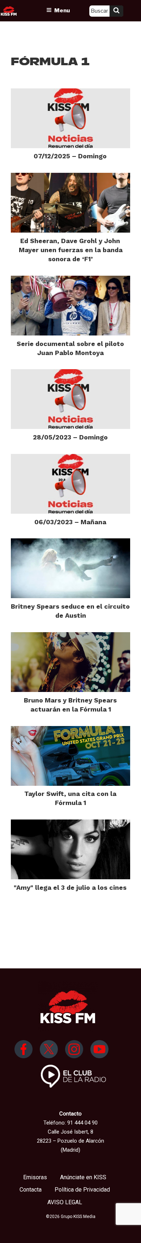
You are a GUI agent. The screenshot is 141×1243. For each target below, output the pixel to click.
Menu (62, 10)
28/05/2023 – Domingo (70, 437)
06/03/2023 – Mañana (70, 522)
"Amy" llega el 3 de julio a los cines (70, 887)
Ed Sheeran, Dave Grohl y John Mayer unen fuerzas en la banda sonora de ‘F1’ (71, 250)
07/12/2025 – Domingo (70, 156)
